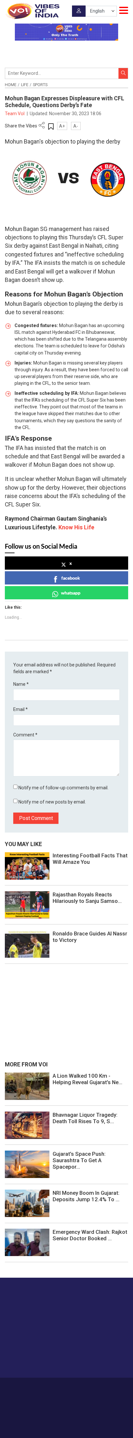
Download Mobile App (67, 1422)
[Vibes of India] (32, 11)
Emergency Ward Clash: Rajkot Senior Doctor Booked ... (90, 1235)
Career (37, 1387)
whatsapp (70, 592)
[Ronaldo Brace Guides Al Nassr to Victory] (27, 943)
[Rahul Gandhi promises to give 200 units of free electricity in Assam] (27, 1085)
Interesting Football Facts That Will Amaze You (90, 858)
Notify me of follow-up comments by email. (63, 787)
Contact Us (80, 1387)
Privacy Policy (56, 1394)
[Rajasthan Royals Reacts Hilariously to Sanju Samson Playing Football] (27, 904)
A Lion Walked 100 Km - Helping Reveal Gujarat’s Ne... (87, 1079)
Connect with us (37, 1360)
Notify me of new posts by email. (52, 801)
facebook (70, 578)
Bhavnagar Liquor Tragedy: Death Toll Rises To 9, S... (85, 1118)
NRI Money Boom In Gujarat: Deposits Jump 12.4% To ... (86, 1196)
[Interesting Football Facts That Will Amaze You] (27, 865)
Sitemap (81, 1394)
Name (21, 684)
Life (24, 85)
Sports (40, 85)
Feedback (104, 1387)
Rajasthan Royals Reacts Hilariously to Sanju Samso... (87, 897)
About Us (56, 1387)
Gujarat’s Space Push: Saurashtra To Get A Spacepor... (79, 1160)
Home (10, 85)
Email (20, 709)
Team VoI (15, 113)
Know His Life (76, 527)
